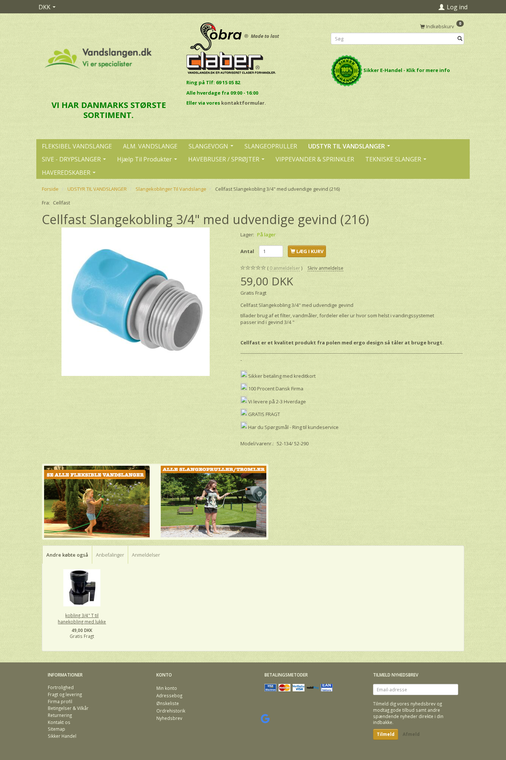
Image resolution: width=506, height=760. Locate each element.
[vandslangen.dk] (98, 55)
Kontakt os (59, 722)
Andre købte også (67, 554)
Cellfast (61, 202)
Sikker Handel (62, 736)
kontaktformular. (243, 102)
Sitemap (56, 729)
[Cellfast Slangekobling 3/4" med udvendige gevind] (135, 301)
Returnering (60, 715)
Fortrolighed (61, 687)
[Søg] (459, 38)
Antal (247, 251)
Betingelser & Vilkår (68, 708)
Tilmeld (386, 734)
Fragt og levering (65, 694)
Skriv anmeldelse (325, 268)
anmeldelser (285, 268)
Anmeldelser (146, 554)
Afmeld (411, 734)
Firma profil (60, 701)
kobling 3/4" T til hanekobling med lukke (82, 618)
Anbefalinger (110, 554)
